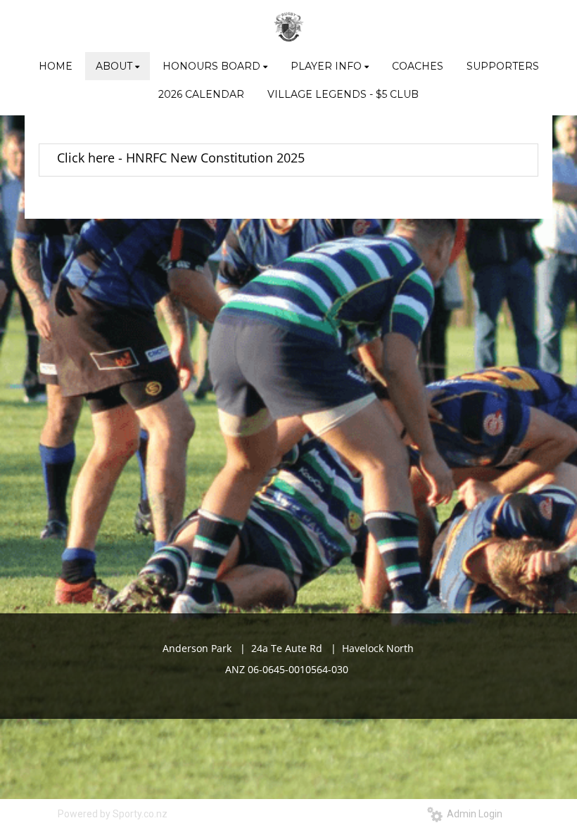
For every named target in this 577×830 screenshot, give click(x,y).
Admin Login (472, 813)
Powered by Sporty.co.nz (112, 813)
